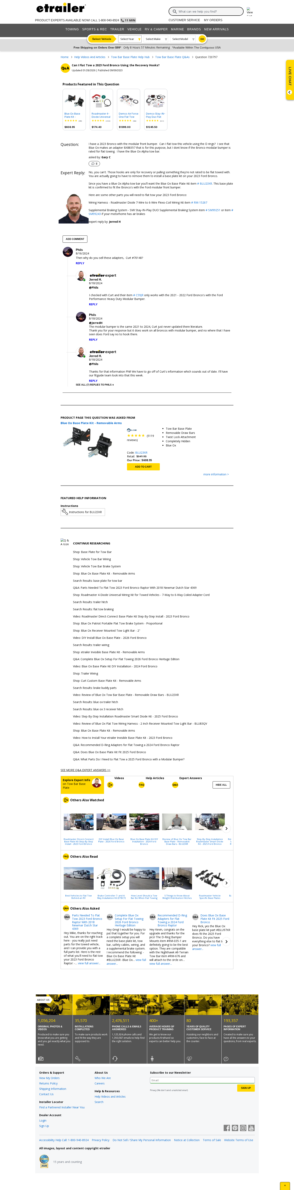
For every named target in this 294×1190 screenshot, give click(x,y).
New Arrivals (216, 29)
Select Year (127, 39)
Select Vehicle (101, 39)
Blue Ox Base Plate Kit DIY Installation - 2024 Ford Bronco (144, 841)
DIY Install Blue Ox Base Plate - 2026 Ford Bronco (111, 840)
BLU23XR (141, 452)
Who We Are (103, 1078)
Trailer (117, 29)
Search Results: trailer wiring (91, 645)
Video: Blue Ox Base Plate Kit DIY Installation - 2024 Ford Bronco (115, 666)
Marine (177, 29)
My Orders (213, 20)
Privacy (153, 1090)
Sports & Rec (94, 29)
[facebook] (226, 1128)
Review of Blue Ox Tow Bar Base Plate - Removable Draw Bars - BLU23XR (176, 841)
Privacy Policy (100, 1140)
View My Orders (49, 1078)
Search (99, 1102)
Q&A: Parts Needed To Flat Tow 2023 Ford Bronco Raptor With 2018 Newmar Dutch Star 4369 (135, 588)
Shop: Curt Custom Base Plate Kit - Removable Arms (107, 681)
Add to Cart (143, 466)
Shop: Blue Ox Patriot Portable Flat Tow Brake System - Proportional (117, 623)
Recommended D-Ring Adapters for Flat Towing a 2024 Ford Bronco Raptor (172, 920)
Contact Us (46, 1094)
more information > (216, 474)
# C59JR (138, 295)
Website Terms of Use (238, 1140)
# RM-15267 (198, 202)
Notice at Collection (187, 1140)
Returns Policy (48, 1083)
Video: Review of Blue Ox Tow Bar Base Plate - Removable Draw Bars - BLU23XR (126, 695)
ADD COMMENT (75, 239)
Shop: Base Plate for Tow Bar (92, 552)
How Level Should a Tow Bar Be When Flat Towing (144, 896)
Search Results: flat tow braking (93, 609)
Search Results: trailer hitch (90, 602)
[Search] (175, 12)
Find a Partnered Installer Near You (62, 1107)
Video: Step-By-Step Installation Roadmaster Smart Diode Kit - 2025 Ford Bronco (125, 716)
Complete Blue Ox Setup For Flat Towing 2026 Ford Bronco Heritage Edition (129, 920)
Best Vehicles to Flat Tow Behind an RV (78, 896)
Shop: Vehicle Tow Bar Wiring (92, 559)
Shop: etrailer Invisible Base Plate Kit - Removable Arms (109, 652)
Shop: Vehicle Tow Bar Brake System (97, 566)
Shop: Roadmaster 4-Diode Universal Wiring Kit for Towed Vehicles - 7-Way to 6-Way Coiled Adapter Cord (141, 595)
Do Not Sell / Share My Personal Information (142, 1140)
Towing (72, 29)
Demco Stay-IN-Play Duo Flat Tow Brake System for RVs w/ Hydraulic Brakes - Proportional (155, 115)
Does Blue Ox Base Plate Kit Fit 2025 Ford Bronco (214, 919)
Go (202, 39)
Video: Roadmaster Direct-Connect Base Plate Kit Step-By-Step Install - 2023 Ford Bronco (131, 616)
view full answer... (89, 963)
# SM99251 (212, 210)
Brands (194, 29)
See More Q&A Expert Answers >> (85, 770)
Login (42, 1120)
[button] (226, 829)
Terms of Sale (212, 1140)
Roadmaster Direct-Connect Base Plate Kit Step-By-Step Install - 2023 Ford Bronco (79, 841)
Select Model (180, 39)
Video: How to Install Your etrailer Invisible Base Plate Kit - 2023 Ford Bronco (122, 738)
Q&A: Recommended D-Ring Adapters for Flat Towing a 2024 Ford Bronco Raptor (126, 745)
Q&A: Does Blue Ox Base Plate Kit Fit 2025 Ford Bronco (109, 752)
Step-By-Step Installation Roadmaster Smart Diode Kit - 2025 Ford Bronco (209, 841)
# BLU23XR (204, 183)
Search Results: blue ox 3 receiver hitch (98, 709)
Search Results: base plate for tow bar (97, 581)
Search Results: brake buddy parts (95, 688)
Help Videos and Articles (110, 1096)
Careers (100, 1083)
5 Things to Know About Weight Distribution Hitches (177, 896)
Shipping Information (52, 1089)
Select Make (153, 39)
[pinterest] (235, 1128)
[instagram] (243, 1128)
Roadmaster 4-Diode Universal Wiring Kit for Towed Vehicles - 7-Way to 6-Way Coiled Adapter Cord (101, 115)
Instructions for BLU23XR (85, 512)
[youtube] (251, 1128)
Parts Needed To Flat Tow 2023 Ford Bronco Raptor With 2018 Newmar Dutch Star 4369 (87, 922)
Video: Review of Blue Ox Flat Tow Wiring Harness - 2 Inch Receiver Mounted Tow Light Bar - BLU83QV (140, 723)
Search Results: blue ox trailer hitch (95, 702)
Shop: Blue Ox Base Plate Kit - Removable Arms (104, 573)
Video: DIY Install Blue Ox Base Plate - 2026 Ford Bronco (110, 638)
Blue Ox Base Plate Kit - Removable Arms (72, 115)
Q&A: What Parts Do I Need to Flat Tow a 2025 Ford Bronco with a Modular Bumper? (128, 759)
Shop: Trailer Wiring (85, 673)
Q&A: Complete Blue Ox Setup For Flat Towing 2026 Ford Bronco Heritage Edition (126, 659)
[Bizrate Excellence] (44, 1161)
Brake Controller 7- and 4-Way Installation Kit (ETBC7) (111, 896)
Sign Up (44, 1126)
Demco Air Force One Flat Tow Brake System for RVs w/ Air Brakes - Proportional (128, 115)
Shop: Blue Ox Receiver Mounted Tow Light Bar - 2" (106, 630)
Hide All (221, 784)
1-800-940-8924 (108, 20)
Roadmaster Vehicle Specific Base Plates (210, 896)
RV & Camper (156, 29)
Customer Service (184, 20)
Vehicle (134, 29)
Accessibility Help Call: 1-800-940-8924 (64, 1140)
